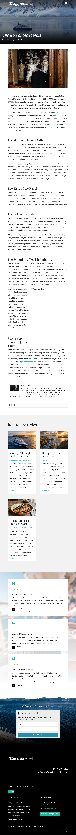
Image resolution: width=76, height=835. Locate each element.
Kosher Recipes (27, 460)
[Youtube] (14, 405)
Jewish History (19, 40)
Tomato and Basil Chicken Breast (19, 522)
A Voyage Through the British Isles (20, 454)
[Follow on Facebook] (9, 791)
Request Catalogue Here (49, 814)
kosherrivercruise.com (50, 808)
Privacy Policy (64, 831)
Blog (12, 40)
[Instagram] (12, 405)
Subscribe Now (38, 735)
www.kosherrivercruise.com (58, 400)
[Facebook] (9, 405)
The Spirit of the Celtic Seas (51, 454)
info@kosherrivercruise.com (52, 772)
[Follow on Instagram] (12, 791)
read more (13, 490)
